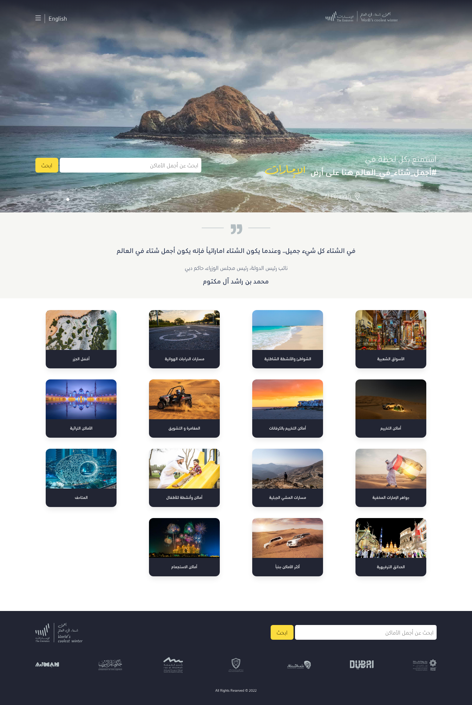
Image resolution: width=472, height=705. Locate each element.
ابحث (46, 165)
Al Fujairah (337, 196)
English (58, 18)
